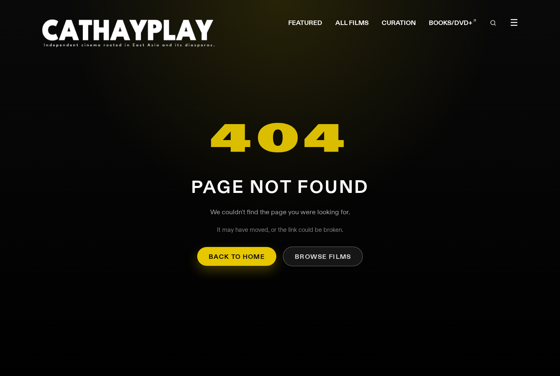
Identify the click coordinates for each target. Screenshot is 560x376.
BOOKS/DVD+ (452, 23)
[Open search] (493, 23)
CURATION (399, 23)
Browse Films (323, 256)
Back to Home (237, 256)
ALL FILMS (352, 23)
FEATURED (305, 23)
